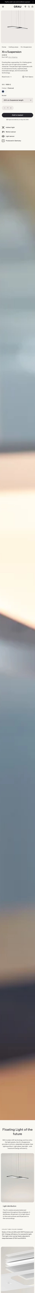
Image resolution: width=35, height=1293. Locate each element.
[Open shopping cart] (32, 6)
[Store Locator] (25, 7)
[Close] (33, 1)
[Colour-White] (6, 91)
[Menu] (3, 6)
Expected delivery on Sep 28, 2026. (18, 119)
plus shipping (12, 57)
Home (4, 47)
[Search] (29, 6)
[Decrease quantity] (4, 108)
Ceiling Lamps (13, 47)
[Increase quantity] (12, 108)
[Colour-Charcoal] (3, 91)
